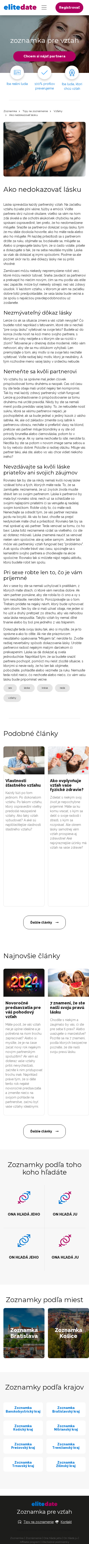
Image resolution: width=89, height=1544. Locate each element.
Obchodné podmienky (55, 1542)
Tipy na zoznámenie (35, 111)
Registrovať (69, 7)
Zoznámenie (34, 1538)
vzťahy (12, 697)
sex (10, 687)
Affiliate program (30, 1542)
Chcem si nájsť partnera (44, 56)
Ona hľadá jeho (53, 1538)
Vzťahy (58, 111)
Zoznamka (10, 111)
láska (27, 687)
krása (45, 687)
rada (62, 687)
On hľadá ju (71, 1538)
